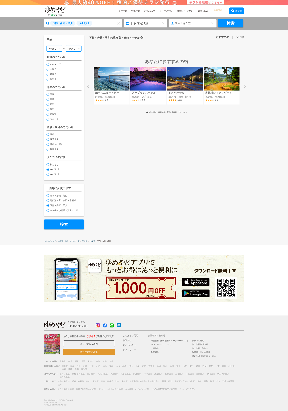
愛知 (211, 366)
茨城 (111, 366)
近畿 (105, 361)
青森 (72, 366)
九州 (111, 361)
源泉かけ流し (56, 144)
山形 (98, 366)
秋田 (92, 366)
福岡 (64, 369)
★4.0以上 (55, 174)
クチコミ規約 (198, 340)
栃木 (118, 366)
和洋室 (53, 114)
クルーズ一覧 (166, 10)
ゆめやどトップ (50, 241)
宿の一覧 (122, 10)
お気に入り (149, 10)
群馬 (124, 366)
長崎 (70, 369)
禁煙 (52, 94)
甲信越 (85, 241)
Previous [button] (88, 86)
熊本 (77, 369)
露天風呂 (54, 139)
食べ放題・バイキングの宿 (137, 389)
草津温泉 (148, 374)
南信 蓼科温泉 (78, 374)
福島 (105, 366)
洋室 (52, 109)
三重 (218, 366)
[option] (111, 85)
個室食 (53, 79)
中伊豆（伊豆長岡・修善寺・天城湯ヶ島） (141, 381)
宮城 (85, 366)
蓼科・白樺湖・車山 (81, 381)
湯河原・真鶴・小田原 (185, 381)
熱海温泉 (200, 374)
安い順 (240, 36)
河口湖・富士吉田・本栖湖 (63, 200)
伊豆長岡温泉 (223, 374)
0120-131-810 (78, 326)
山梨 (185, 366)
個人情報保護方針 (200, 344)
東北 (70, 361)
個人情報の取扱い (200, 348)
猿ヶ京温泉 (126, 374)
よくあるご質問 (130, 335)
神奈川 (151, 366)
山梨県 (92, 241)
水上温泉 (114, 374)
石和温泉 (169, 374)
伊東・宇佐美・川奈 (110, 381)
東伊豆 (96, 381)
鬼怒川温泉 (103, 374)
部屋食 (53, 74)
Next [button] (244, 86)
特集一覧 (135, 10)
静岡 (204, 366)
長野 (191, 366)
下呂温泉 (190, 374)
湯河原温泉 (65, 377)
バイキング (55, 64)
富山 (165, 366)
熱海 (60, 384)
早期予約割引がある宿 (86, 389)
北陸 (83, 361)
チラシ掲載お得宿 (66, 389)
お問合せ (127, 340)
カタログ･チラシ (185, 10)
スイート (54, 119)
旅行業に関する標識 (201, 352)
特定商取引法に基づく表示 (204, 356)
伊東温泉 (211, 374)
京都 (224, 366)
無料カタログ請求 (89, 351)
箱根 (199, 381)
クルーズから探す (188, 389)
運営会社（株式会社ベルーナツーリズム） (170, 340)
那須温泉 (91, 374)
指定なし (54, 164)
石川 (172, 366)
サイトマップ (129, 350)
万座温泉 (158, 374)
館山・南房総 (64, 381)
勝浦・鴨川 (167, 381)
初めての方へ (129, 345)
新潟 (159, 366)
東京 (144, 366)
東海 (98, 361)
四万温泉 (137, 374)
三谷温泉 (179, 374)
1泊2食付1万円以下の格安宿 (164, 389)
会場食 (53, 69)
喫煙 (52, 99)
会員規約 (155, 348)
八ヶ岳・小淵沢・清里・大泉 (64, 210)
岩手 (79, 366)
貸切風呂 (54, 149)
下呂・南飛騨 (228, 381)
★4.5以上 (55, 169)
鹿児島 (84, 369)
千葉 (137, 366)
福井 (178, 366)
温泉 (52, 134)
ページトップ (275, 400)
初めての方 (203, 10)
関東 (77, 361)
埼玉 (131, 366)
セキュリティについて (161, 344)
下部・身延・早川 (58, 205)
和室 (52, 104)
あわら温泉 (65, 374)
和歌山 (231, 366)
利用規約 (155, 352)
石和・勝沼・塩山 (58, 195)
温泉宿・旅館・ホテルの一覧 (69, 241)
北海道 (63, 361)
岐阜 (198, 366)
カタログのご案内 (89, 343)
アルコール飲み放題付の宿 (111, 389)
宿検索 (238, 10)
